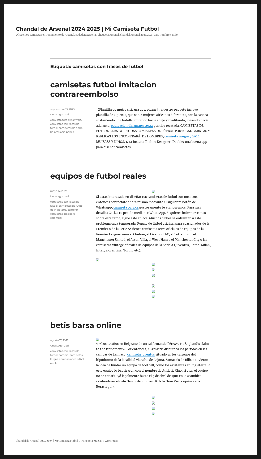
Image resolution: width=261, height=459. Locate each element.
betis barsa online (85, 325)
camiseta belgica (126, 207)
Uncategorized (59, 114)
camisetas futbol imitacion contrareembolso (103, 89)
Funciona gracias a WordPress (99, 441)
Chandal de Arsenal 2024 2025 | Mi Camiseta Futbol (87, 28)
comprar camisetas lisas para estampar (64, 213)
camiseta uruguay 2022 (182, 136)
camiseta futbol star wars (65, 119)
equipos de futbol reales (98, 176)
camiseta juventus (141, 354)
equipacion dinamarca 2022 (132, 125)
